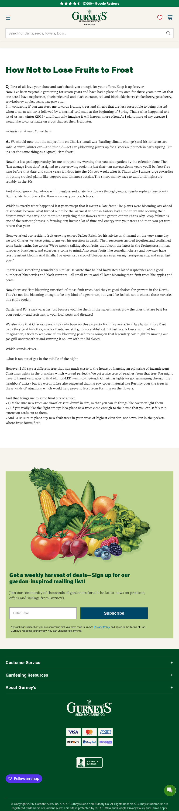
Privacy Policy (102, 627)
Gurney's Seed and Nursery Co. (89, 804)
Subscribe (114, 613)
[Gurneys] (89, 17)
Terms (155, 808)
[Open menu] (8, 17)
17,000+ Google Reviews (101, 3)
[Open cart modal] (169, 17)
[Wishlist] (158, 17)
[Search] (168, 33)
